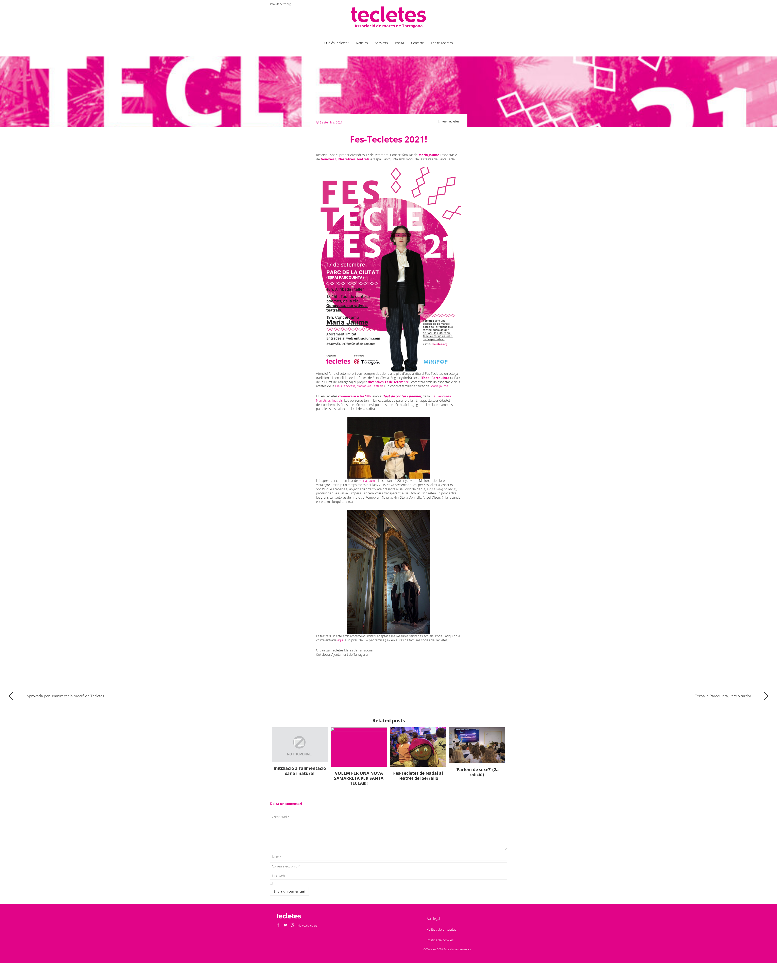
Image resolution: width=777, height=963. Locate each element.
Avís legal (433, 918)
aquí (340, 640)
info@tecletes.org (280, 4)
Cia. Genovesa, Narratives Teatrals (359, 386)
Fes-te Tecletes (442, 43)
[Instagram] (503, 3)
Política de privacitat (441, 929)
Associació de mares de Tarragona (389, 26)
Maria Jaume (428, 155)
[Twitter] (496, 3)
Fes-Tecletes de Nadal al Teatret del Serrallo (418, 775)
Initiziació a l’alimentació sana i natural (300, 770)
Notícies (362, 43)
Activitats (381, 43)
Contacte (417, 43)
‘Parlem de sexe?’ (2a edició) (477, 772)
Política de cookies (440, 940)
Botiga (399, 43)
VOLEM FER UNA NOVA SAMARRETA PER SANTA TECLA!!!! (358, 778)
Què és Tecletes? (336, 43)
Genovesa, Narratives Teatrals (345, 159)
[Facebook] (489, 3)
